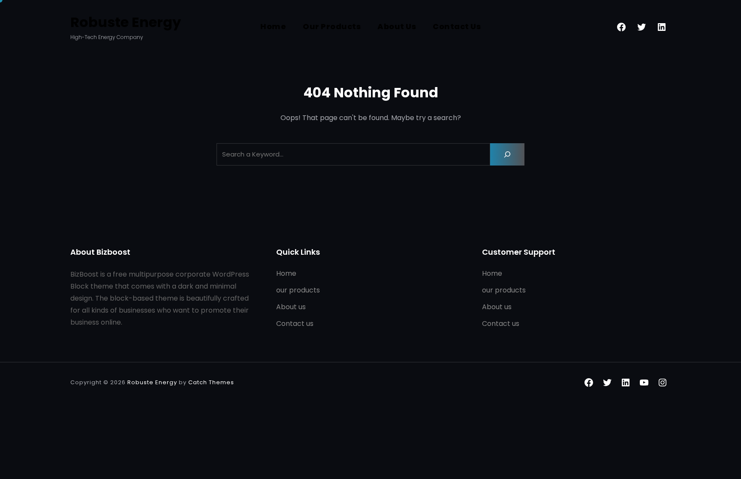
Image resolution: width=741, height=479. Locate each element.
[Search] (507, 154)
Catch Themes (211, 382)
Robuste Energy (125, 22)
